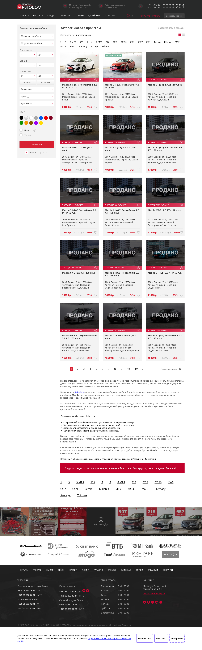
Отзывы (79, 15)
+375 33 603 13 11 (68, 595)
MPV (177, 42)
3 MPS (73, 42)
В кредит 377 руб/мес (79, 79)
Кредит (51, 15)
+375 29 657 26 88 (68, 604)
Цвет (22, 111)
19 (136, 368)
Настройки (177, 638)
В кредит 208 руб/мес (122, 267)
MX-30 (63, 46)
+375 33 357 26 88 (68, 609)
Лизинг (85, 570)
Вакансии (153, 570)
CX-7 (140, 42)
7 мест (27, 135)
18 (128, 368)
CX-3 (115, 42)
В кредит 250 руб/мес (122, 142)
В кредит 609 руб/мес (165, 205)
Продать (38, 15)
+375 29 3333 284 (26, 603)
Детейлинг (94, 15)
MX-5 (72, 46)
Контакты (110, 15)
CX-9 (148, 42)
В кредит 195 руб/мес (165, 330)
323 (81, 42)
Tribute (105, 46)
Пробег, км (25, 71)
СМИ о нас (126, 570)
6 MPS (99, 42)
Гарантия (65, 15)
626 (107, 42)
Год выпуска (26, 50)
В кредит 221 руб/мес (165, 142)
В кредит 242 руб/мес (122, 79)
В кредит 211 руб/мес (79, 330)
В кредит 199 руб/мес (165, 79)
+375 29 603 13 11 (68, 591)
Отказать (161, 638)
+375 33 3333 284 (26, 608)
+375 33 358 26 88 (26, 595)
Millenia (167, 42)
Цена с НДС (30, 130)
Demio (157, 42)
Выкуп (49, 570)
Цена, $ (23, 60)
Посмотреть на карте (154, 593)
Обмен (61, 570)
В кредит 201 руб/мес (122, 330)
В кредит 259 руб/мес (79, 267)
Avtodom (79, 392)
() (131, 15)
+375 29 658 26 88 (26, 590)
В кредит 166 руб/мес (122, 205)
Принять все (144, 638)
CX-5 (132, 42)
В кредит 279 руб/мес (165, 267)
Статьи (139, 570)
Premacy (83, 46)
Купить (24, 15)
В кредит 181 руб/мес (79, 142)
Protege (94, 46)
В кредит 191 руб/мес (79, 205)
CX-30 (124, 42)
